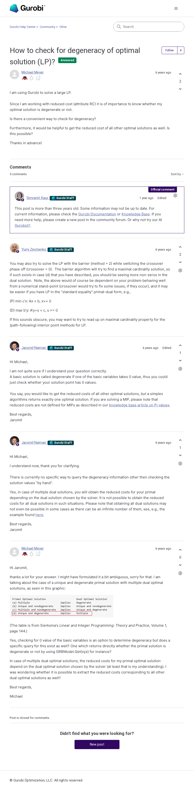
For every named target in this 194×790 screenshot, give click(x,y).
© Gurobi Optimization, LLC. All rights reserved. (46, 780)
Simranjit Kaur (37, 198)
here (39, 514)
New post (97, 744)
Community (47, 27)
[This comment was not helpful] (180, 262)
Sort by (176, 174)
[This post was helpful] (180, 74)
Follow (169, 50)
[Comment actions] (175, 195)
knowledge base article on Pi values (139, 405)
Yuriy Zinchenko (34, 249)
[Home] (27, 8)
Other (63, 27)
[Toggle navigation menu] (176, 8)
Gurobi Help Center (22, 27)
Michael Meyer (33, 72)
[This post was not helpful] (180, 89)
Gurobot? (22, 225)
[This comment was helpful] (180, 247)
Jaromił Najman (34, 348)
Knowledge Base (136, 214)
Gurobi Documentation (97, 214)
